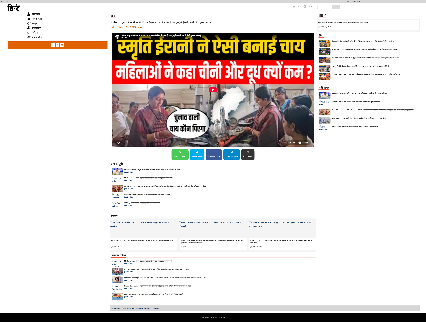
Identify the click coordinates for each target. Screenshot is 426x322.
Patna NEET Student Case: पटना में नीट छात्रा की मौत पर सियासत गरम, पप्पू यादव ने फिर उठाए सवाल (142, 240)
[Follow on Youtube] (62, 45)
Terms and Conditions (143, 308)
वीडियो (311, 6)
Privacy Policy (129, 308)
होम (299, 6)
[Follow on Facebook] (53, 45)
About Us (120, 308)
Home (114, 308)
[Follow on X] (57, 45)
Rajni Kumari (118, 27)
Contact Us (155, 308)
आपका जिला (4, 2)
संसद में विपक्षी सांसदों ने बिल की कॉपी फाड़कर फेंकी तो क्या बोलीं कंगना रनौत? (343, 23)
